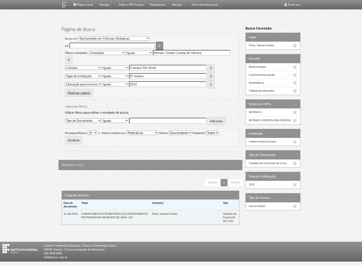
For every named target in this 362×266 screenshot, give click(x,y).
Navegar (104, 4)
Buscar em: (71, 38)
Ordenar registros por (113, 133)
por (67, 45)
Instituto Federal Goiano (262, 141)
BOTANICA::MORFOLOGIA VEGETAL (270, 120)
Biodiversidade (257, 67)
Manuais (177, 4)
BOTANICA (255, 112)
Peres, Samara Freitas (164, 213)
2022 (252, 184)
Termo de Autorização (205, 4)
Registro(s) (199, 133)
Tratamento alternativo (261, 90)
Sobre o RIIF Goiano (131, 4)
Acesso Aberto (257, 206)
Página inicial (84, 4)
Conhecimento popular (262, 74)
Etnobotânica (256, 82)
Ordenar (163, 133)
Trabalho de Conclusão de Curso (230, 217)
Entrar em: (294, 4)
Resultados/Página (76, 133)
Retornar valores (79, 93)
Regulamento (158, 4)
